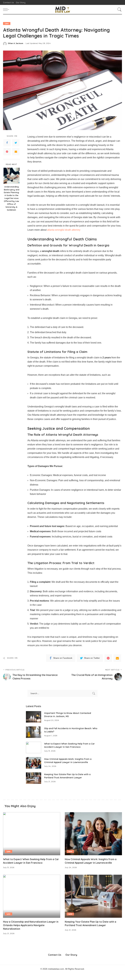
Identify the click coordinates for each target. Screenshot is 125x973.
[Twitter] (16, 142)
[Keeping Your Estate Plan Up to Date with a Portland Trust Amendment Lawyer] (33, 778)
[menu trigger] (7, 9)
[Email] (16, 151)
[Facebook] (7, 142)
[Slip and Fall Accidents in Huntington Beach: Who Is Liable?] (33, 732)
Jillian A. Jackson (15, 43)
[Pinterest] (7, 151)
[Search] (119, 9)
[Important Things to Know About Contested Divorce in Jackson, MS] (33, 717)
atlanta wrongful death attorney (63, 230)
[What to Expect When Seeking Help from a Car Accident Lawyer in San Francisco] (33, 747)
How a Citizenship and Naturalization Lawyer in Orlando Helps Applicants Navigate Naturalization (30, 925)
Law (7, 23)
